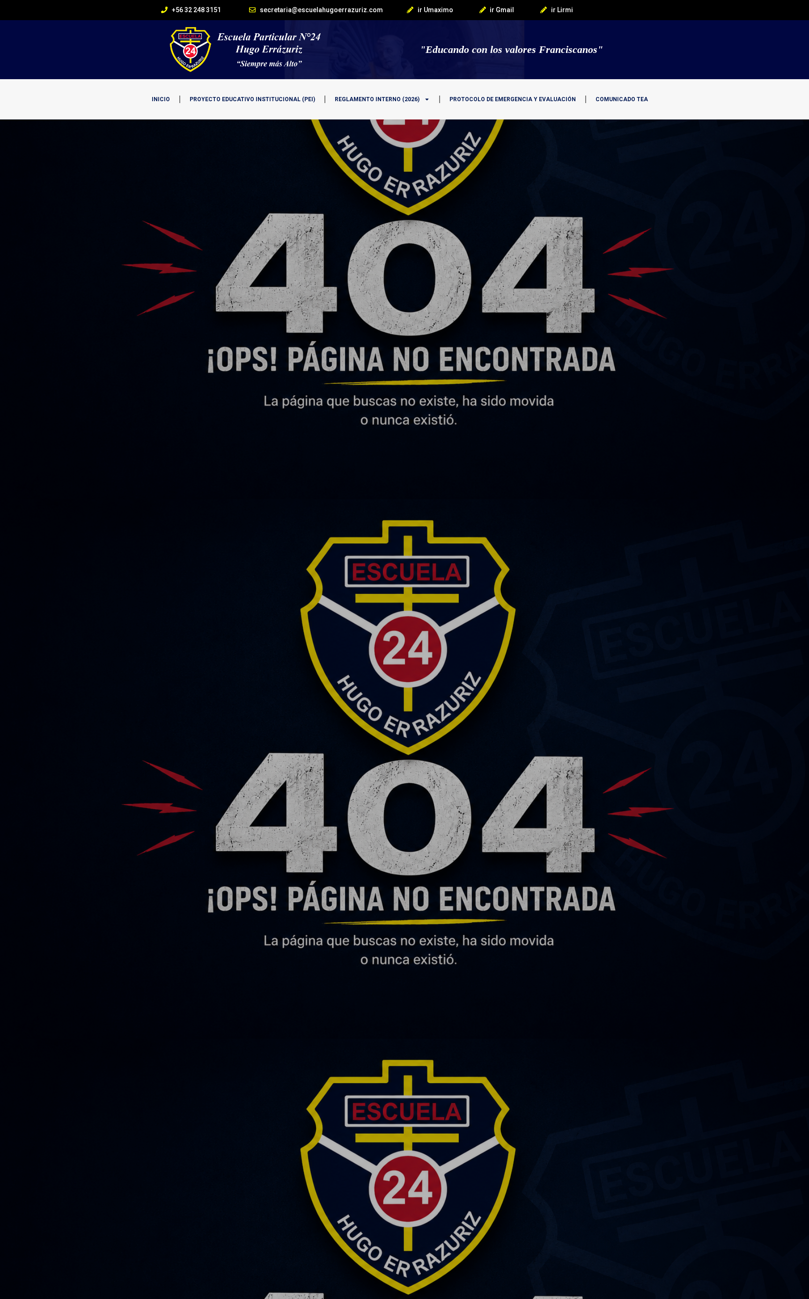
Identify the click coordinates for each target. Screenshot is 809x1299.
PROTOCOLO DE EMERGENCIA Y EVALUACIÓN (512, 99)
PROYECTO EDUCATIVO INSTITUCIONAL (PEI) (252, 99)
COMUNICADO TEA (622, 99)
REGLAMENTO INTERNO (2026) (377, 99)
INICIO (161, 99)
